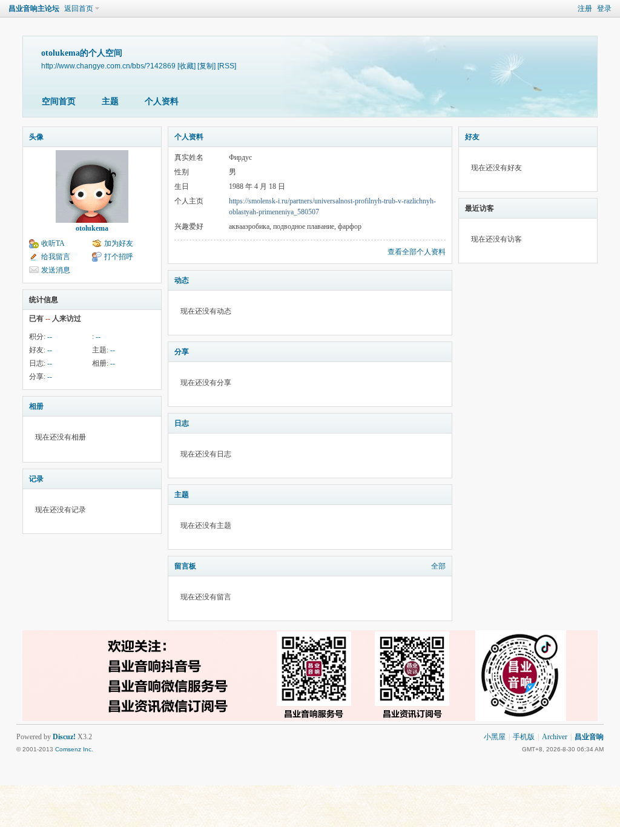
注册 (585, 8)
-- (49, 336)
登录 (604, 8)
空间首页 (59, 101)
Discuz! (64, 737)
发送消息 (55, 270)
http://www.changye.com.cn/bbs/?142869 (108, 66)
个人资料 (162, 101)
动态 (181, 280)
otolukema (92, 228)
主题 (110, 101)
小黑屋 (495, 737)
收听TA (53, 243)
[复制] (206, 66)
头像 (36, 137)
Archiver (554, 737)
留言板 (185, 566)
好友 (472, 137)
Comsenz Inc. (74, 749)
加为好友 (118, 243)
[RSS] (226, 66)
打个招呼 (118, 256)
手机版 (524, 737)
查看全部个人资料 (417, 252)
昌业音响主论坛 (33, 8)
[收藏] (186, 66)
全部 (438, 566)
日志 (181, 423)
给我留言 (55, 256)
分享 (181, 352)
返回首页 (78, 8)
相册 (36, 406)
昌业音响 (589, 737)
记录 (36, 479)
